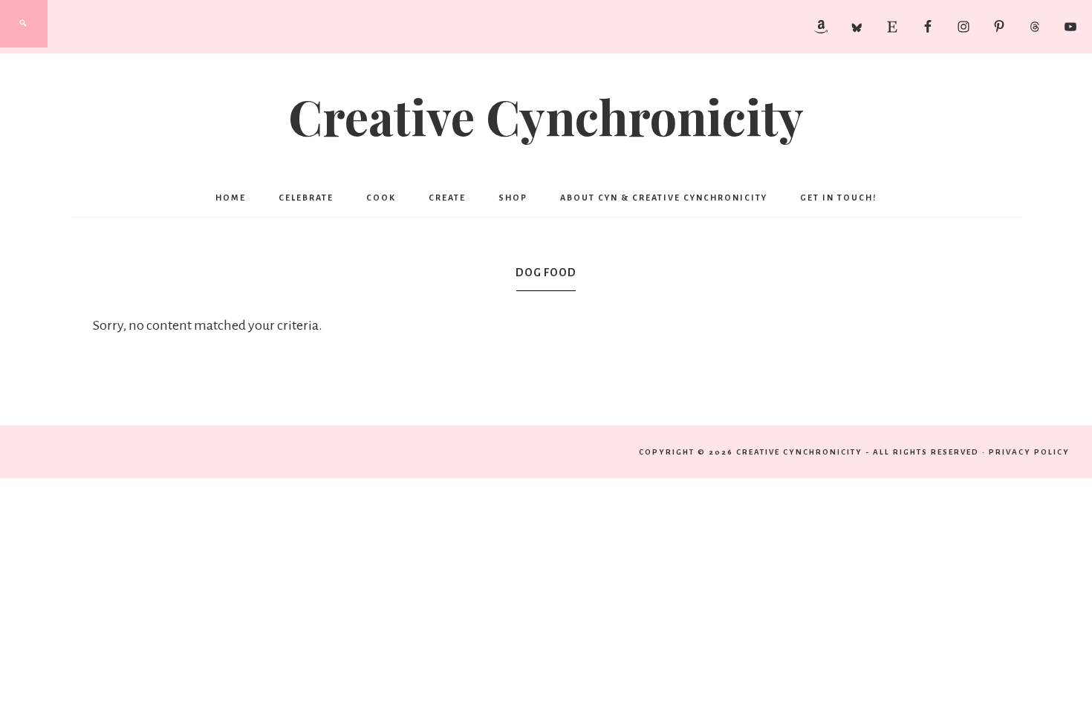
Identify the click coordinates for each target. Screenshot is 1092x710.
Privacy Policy (1029, 452)
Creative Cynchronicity (546, 116)
